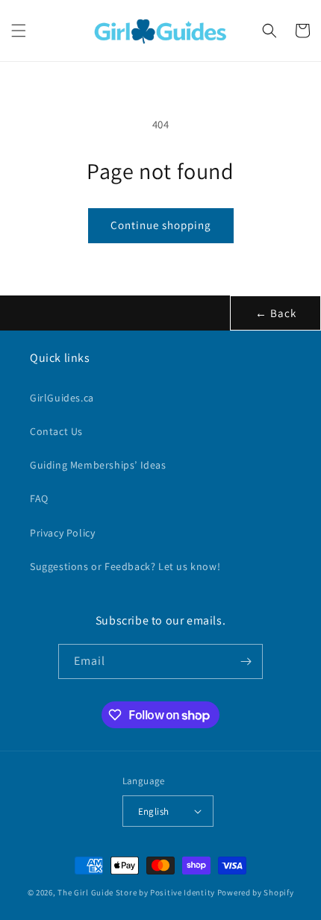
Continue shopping (160, 225)
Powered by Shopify (255, 892)
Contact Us (56, 431)
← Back (275, 313)
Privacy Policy (62, 532)
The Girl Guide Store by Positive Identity (136, 892)
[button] (18, 30)
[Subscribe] (245, 661)
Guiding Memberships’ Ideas (98, 465)
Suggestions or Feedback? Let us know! (125, 566)
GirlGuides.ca (62, 397)
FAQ (39, 498)
